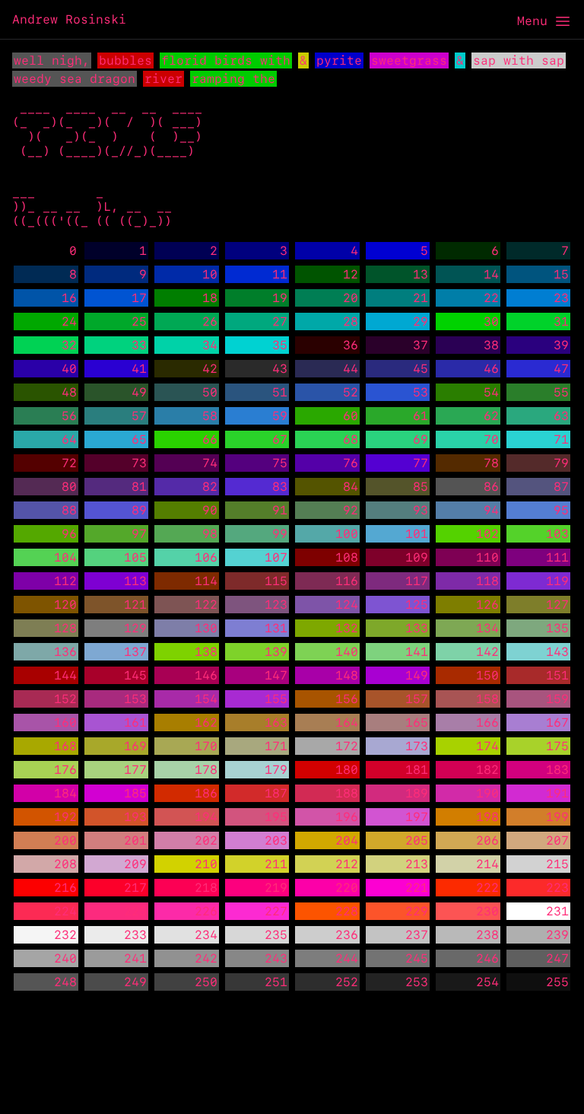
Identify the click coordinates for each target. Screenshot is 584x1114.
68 (350, 439)
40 (69, 368)
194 (206, 817)
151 (557, 675)
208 (65, 864)
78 (491, 463)
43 (279, 368)
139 (276, 652)
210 (206, 864)
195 (276, 817)
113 (135, 581)
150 (487, 675)
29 (420, 321)
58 (209, 416)
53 (420, 392)
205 (416, 840)
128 (65, 628)
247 (557, 958)
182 (487, 769)
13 (420, 274)
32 (69, 345)
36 (350, 345)
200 (65, 840)
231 (557, 911)
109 (416, 557)
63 (561, 416)
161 (135, 722)
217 (135, 887)
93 (420, 510)
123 (276, 604)
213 (416, 864)
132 (346, 628)
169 (135, 746)
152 (65, 699)
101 (416, 534)
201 (135, 840)
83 (279, 486)
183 (557, 769)
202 (206, 840)
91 (279, 510)
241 (135, 958)
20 (350, 298)
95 (561, 510)
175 (557, 746)
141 (416, 652)
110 (487, 557)
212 (346, 864)
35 (279, 345)
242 (206, 958)
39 (561, 345)
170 (206, 746)
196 (346, 817)
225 (135, 911)
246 (487, 958)
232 (65, 935)
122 (206, 604)
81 (139, 486)
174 (487, 746)
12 (350, 274)
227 (276, 911)
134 (487, 628)
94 (491, 510)
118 (487, 581)
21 (420, 298)
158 (487, 699)
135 (557, 628)
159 (557, 699)
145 (135, 675)
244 (346, 958)
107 (276, 557)
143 (557, 652)
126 (487, 604)
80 (69, 486)
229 (416, 911)
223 (557, 887)
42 (209, 368)
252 (346, 982)
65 (139, 439)
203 (276, 840)
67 (279, 439)
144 (65, 675)
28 (350, 321)
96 (69, 534)
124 (346, 604)
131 (276, 628)
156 (346, 699)
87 (561, 486)
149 (416, 675)
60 (350, 416)
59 (279, 416)
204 (346, 840)
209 (135, 864)
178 (206, 769)
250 (206, 982)
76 (350, 463)
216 (65, 887)
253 (416, 982)
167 (557, 722)
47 (561, 368)
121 (135, 604)
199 (557, 817)
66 (209, 439)
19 (279, 298)
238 (487, 935)
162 (206, 722)
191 (557, 793)
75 (279, 463)
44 (350, 368)
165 (416, 722)
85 (420, 486)
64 (69, 439)
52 (350, 392)
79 (561, 463)
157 (416, 699)
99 (279, 534)
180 (346, 769)
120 (65, 604)
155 (276, 699)
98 (209, 534)
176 (65, 769)
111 (557, 557)
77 (420, 463)
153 (135, 699)
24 (69, 321)
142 (487, 652)
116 (346, 581)
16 (69, 298)
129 (135, 628)
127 (557, 604)
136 (65, 652)
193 (135, 817)
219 (276, 887)
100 (346, 534)
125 (416, 604)
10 (209, 274)
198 (487, 817)
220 (346, 887)
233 (135, 935)
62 (491, 416)
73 (139, 463)
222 (487, 887)
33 (139, 345)
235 (276, 935)
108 (346, 557)
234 (206, 935)
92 (350, 510)
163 (276, 722)
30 (491, 321)
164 (346, 722)
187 (276, 793)
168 (65, 746)
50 (209, 392)
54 (491, 392)
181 (416, 769)
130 (206, 628)
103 (557, 534)
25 (139, 321)
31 (561, 321)
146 (206, 675)
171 (276, 746)
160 (65, 722)
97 (139, 534)
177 (135, 769)
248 (65, 982)
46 (491, 368)
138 (206, 652)
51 (279, 392)
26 (209, 321)
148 (346, 675)
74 (209, 463)
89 (139, 510)
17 (139, 298)
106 (206, 557)
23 (561, 298)
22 (491, 298)
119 (557, 581)
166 (487, 722)
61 (420, 416)
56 (69, 416)
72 (69, 463)
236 (346, 935)
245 (416, 958)
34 (209, 345)
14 (491, 274)
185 (135, 793)
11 (279, 274)
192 (65, 817)
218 (206, 887)
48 (69, 392)
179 (276, 769)
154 (206, 699)
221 (416, 887)
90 (209, 510)
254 (487, 982)
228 (346, 911)
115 (276, 581)
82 (209, 486)
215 (557, 864)
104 (65, 557)
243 (276, 958)
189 (416, 793)
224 (65, 911)
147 (276, 675)
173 (416, 746)
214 (487, 864)
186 (206, 793)
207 (557, 840)
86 (491, 486)
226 (206, 911)
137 (135, 652)
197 (416, 817)
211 (276, 864)
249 (135, 982)
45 (420, 368)
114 (206, 581)
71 (561, 439)
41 (139, 368)
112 (65, 581)
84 (350, 486)
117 (416, 581)
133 (416, 628)
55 (561, 392)
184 (65, 793)
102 (487, 534)
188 (346, 793)
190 (487, 793)
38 (491, 345)
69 (420, 439)
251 (276, 982)
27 (279, 321)
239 (557, 935)
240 (65, 958)
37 (420, 345)
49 (139, 392)
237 (416, 935)
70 (491, 439)
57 (139, 416)
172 (346, 746)
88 (69, 510)
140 (346, 652)
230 (487, 911)
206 (487, 840)
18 (209, 298)
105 (135, 557)
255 (557, 982)
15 (561, 274)
